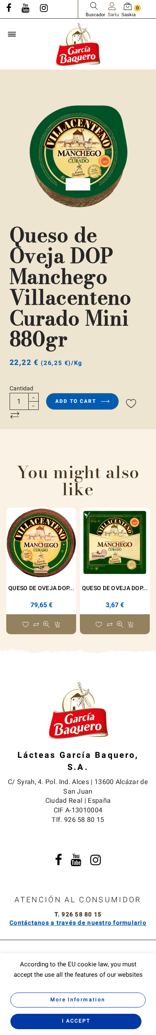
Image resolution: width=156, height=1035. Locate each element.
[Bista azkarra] (46, 625)
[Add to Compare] (15, 416)
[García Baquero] (78, 43)
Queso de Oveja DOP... (41, 588)
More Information (77, 999)
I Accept (76, 1021)
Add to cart (76, 401)
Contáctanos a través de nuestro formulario (78, 922)
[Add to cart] (57, 625)
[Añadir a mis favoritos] (131, 404)
